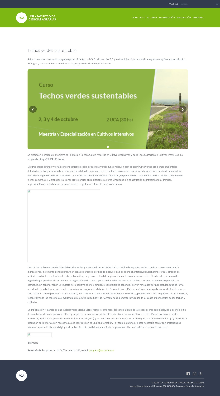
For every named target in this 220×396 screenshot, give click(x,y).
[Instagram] (194, 373)
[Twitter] (201, 373)
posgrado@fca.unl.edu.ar (101, 350)
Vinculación (184, 17)
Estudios (152, 17)
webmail (173, 4)
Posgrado (198, 17)
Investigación (167, 17)
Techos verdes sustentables (52, 50)
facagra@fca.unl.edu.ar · (140, 386)
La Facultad (138, 17)
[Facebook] (188, 373)
